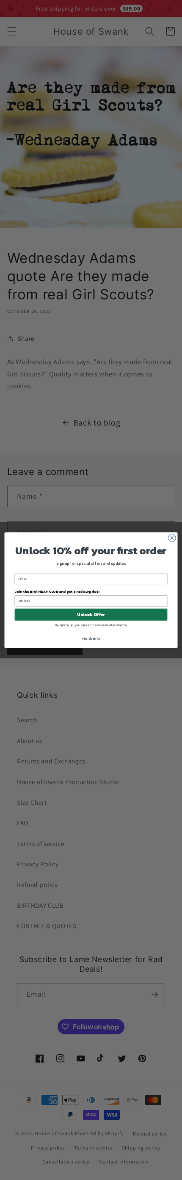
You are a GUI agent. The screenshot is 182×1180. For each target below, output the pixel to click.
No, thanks (91, 638)
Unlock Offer (91, 614)
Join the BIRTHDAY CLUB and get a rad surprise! (57, 591)
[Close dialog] (172, 538)
